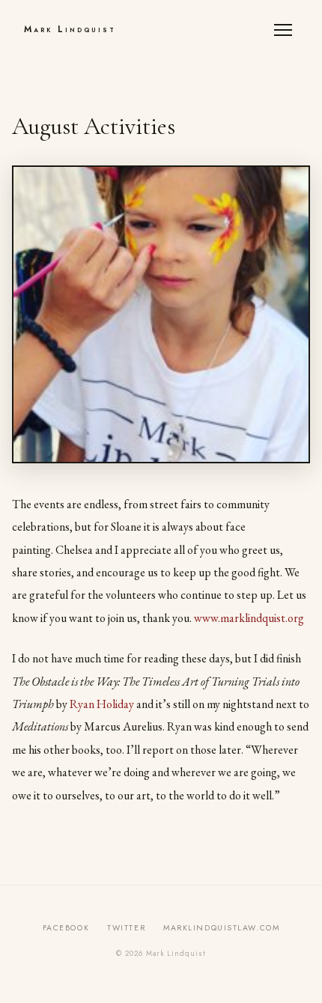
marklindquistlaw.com (221, 927)
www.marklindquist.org (249, 618)
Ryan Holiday (102, 704)
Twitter (126, 927)
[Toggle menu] (286, 30)
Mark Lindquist (70, 29)
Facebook (66, 927)
